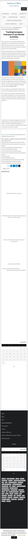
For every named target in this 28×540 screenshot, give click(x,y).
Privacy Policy (4, 426)
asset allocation (10, 478)
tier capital (20, 499)
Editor (2, 416)
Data (3, 482)
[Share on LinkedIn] (14, 166)
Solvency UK (23, 13)
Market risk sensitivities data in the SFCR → (16, 270)
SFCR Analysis (5, 13)
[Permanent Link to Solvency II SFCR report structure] (14, 182)
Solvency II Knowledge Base (14, 20)
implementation (5, 488)
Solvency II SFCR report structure (14, 193)
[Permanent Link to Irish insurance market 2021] (14, 252)
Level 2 (3, 492)
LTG (7, 492)
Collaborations (12, 17)
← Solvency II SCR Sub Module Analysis (10, 268)
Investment (21, 490)
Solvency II (16, 497)
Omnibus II (22, 492)
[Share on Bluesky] (17, 166)
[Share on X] (11, 166)
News (4, 17)
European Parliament (17, 484)
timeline (3, 501)
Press (2, 419)
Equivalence (20, 482)
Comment (10, 480)
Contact (3, 429)
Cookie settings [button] (21, 535)
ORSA (3, 493)
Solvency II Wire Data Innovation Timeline (11, 435)
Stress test (14, 499)
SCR (14, 495)
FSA (10, 486)
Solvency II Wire (14, 3)
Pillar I (6, 493)
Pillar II (11, 493)
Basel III (17, 478)
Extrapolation (5, 486)
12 (10, 353)
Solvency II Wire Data (11, 23)
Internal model (14, 490)
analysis (8, 168)
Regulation (4, 495)
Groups (13, 486)
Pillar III (16, 493)
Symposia (22, 17)
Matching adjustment (13, 492)
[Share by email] (19, 166)
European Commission (6, 484)
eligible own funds (13, 482)
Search (23, 8)
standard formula (6, 499)
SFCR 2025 (14, 13)
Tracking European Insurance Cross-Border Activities (14, 34)
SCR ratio (19, 495)
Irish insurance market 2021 (14, 264)
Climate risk (4, 480)
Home (3, 27)
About (21, 23)
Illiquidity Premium (21, 486)
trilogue (8, 501)
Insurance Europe (13, 488)
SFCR (23, 495)
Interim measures (5, 490)
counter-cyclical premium (19, 480)
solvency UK (22, 497)
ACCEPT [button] (14, 537)
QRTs (20, 493)
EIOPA (6, 482)
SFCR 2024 (10, 497)
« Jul (13, 366)
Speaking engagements (6, 423)
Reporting (10, 495)
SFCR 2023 (4, 497)
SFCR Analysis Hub (5, 438)
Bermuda (22, 478)
